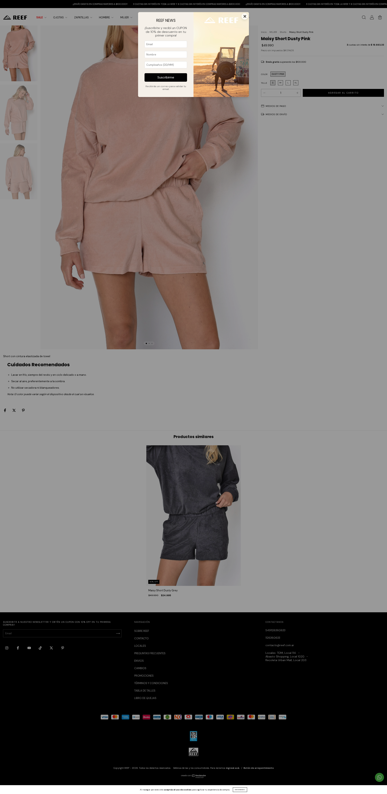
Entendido (240, 790)
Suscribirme (165, 77)
